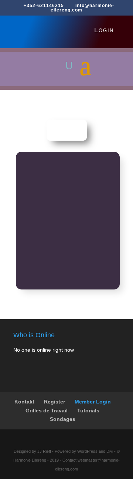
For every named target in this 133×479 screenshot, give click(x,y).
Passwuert (34, 197)
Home (66, 130)
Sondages (62, 419)
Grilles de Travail (46, 410)
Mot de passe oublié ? (68, 273)
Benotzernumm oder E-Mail (55, 165)
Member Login (93, 402)
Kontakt (24, 402)
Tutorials (88, 410)
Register (54, 402)
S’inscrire (92, 251)
